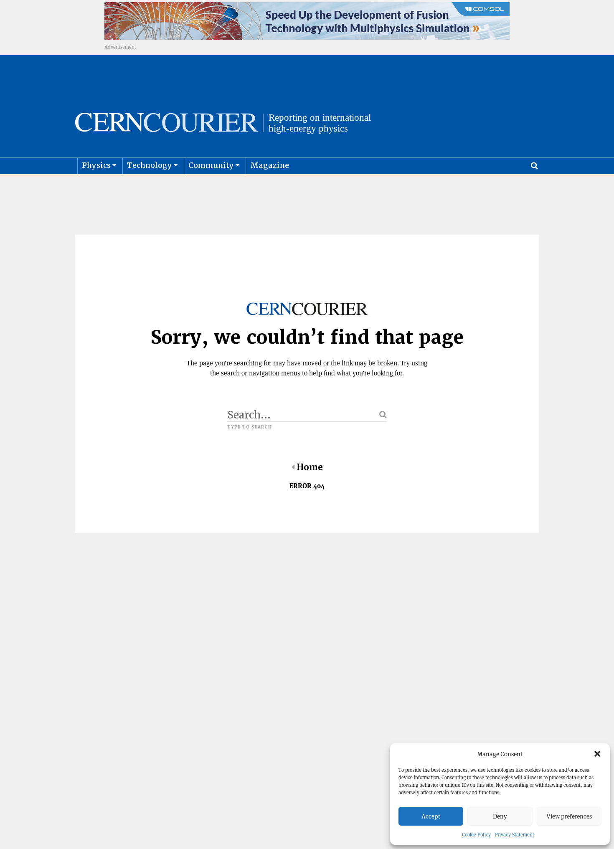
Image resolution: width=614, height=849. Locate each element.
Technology (149, 165)
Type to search (249, 427)
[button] (597, 754)
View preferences (569, 816)
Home (310, 467)
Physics (96, 165)
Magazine (269, 165)
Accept (430, 816)
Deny (500, 816)
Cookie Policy (476, 834)
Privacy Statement (514, 834)
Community (211, 165)
